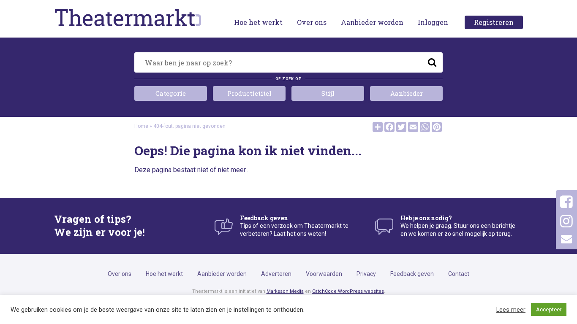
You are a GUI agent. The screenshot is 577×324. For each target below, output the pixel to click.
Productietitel (249, 93)
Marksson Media (285, 291)
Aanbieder (406, 93)
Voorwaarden (324, 273)
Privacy (366, 273)
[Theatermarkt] (128, 17)
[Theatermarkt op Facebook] (566, 202)
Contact (458, 273)
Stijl (328, 93)
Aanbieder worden (372, 22)
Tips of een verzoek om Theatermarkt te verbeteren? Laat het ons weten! (294, 225)
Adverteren (276, 273)
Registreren (494, 22)
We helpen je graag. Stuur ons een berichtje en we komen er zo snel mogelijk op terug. (457, 225)
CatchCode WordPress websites (348, 291)
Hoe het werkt (258, 22)
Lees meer (510, 309)
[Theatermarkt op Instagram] (566, 221)
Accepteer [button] (548, 309)
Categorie (170, 93)
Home (141, 126)
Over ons (312, 22)
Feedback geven (412, 273)
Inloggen (433, 22)
